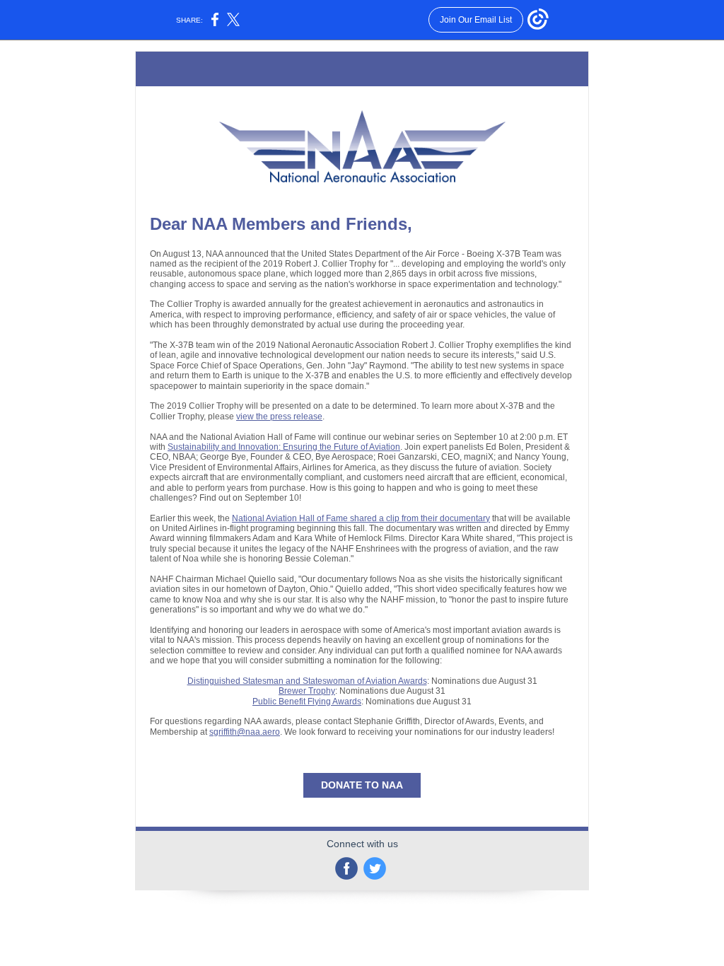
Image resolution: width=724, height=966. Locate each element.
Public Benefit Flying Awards (306, 701)
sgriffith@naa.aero (244, 732)
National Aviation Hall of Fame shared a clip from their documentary (361, 518)
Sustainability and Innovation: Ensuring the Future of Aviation (284, 447)
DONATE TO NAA (362, 785)
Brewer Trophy (307, 691)
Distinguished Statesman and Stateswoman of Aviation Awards (307, 681)
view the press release (279, 416)
